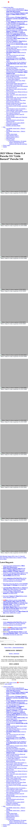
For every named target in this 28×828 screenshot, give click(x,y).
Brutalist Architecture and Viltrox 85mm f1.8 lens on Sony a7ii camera (16, 103)
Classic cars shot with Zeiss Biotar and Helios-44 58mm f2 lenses (15, 75)
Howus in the (15, 27)
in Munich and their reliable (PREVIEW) (14, 600)
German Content (10, 139)
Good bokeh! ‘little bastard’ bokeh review (17, 39)
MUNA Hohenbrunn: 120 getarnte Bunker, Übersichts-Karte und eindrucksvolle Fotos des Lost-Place (18, 142)
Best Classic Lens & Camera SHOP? (15, 122)
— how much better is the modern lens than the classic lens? (15, 604)
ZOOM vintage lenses (11, 134)
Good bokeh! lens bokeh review (13, 592)
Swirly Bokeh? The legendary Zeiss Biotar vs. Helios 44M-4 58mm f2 (16, 78)
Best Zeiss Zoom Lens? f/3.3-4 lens (16, 30)
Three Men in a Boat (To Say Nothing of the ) (16, 64)
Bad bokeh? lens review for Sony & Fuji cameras (16, 41)
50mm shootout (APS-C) (12, 135)
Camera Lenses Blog (8, 7)
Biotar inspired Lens (17, 14)
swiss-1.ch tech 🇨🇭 (4, 2)
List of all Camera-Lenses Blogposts (15, 8)
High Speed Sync (10, 138)
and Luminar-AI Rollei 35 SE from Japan (16, 33)
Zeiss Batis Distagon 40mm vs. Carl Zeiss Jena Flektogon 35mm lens (16, 50)
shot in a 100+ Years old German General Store (15, 609)
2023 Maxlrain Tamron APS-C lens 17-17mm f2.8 (12, 556)
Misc (4, 127)
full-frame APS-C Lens (14, 569)
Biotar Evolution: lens (17, 19)
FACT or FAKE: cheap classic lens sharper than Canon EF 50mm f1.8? (16, 112)
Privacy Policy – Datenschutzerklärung (14, 647)
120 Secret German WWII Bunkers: (17, 10)
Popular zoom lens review (16, 22)
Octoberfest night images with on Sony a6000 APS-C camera (16, 59)
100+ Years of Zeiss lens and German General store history (15, 56)
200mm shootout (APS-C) (12, 137)
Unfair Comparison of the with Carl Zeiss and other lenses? (16, 25)
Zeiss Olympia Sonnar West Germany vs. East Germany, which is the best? (16, 84)
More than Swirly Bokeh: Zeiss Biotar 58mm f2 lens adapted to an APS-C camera (16, 70)
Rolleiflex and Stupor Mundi (13, 125)
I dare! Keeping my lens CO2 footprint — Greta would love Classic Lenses (16, 109)
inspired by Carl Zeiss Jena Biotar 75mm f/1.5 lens (15, 572)
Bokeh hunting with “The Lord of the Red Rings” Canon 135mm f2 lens (16, 98)
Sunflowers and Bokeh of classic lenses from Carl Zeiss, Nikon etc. (16, 101)
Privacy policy (6, 145)
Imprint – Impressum (14, 653)
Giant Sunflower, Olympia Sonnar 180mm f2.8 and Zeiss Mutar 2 (16, 67)
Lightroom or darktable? (12, 124)
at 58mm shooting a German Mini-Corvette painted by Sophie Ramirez (15, 589)
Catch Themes (8, 684)
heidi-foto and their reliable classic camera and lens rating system (16, 47)
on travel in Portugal (15, 607)
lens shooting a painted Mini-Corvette (17, 36)
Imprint (5, 146)
